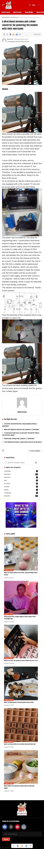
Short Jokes (20, 487)
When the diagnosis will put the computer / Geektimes (21, 429)
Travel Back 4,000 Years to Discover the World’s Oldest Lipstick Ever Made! (20, 434)
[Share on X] (10, 34)
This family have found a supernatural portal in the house (23, 442)
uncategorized (20, 493)
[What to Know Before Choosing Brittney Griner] (21, 683)
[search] (29, 5)
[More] (19, 34)
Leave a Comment (35, 451)
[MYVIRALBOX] (9, 5)
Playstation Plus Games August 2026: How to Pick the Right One (20, 617)
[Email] (13, 34)
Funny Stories (21, 474)
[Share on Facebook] (7, 34)
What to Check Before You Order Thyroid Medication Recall (20, 573)
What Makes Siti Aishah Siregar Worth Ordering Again (19, 787)
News (20, 480)
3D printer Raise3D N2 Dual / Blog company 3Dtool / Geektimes (19, 425)
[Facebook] (4, 827)
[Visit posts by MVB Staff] (4, 40)
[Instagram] (11, 827)
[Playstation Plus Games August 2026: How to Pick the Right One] (21, 597)
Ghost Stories (20, 477)
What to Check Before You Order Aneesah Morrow (19, 744)
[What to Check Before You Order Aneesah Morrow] (21, 725)
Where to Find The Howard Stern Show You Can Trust (21, 660)
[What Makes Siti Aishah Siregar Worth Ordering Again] (21, 767)
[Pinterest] (17, 827)
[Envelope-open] (23, 827)
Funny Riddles (20, 471)
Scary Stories (20, 484)
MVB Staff (10, 39)
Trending (20, 490)
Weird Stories (21, 496)
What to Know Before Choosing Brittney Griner (19, 702)
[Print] (16, 34)
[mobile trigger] (4, 5)
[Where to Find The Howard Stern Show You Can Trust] (21, 641)
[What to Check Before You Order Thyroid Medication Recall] (21, 553)
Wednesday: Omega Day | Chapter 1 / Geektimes (19, 438)
